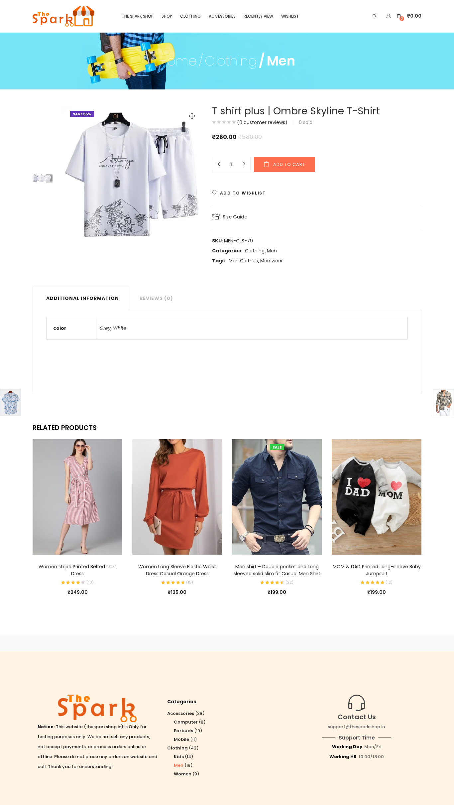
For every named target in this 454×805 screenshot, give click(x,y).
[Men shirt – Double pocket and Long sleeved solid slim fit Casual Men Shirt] (277, 496)
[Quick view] (71, 545)
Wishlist (290, 16)
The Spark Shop (138, 16)
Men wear (271, 260)
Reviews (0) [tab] (156, 298)
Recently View (258, 16)
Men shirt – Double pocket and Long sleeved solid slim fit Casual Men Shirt (277, 570)
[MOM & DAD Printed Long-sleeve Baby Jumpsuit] (376, 496)
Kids (179, 756)
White (119, 328)
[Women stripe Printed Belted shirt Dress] (77, 496)
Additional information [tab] (82, 298)
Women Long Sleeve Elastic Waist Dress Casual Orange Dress (177, 570)
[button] (409, 16)
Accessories (222, 16)
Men (281, 61)
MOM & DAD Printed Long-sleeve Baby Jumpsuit (377, 570)
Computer (186, 722)
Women (182, 774)
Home (178, 61)
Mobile (181, 739)
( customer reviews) (262, 122)
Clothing (190, 16)
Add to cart (289, 164)
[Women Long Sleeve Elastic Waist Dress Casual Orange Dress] (177, 496)
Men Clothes (243, 260)
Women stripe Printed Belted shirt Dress (77, 570)
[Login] (389, 16)
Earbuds (183, 731)
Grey (105, 328)
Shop (167, 16)
